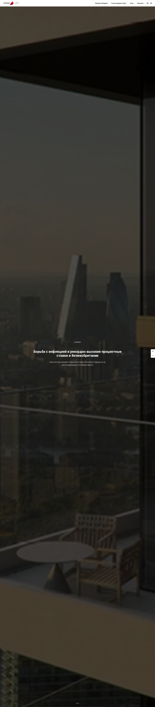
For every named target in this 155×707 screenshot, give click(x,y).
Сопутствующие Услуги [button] (118, 3)
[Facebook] (153, 351)
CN (151, 3)
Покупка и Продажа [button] (101, 3)
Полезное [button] (140, 3)
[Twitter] (153, 356)
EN (147, 3)
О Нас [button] (132, 3)
